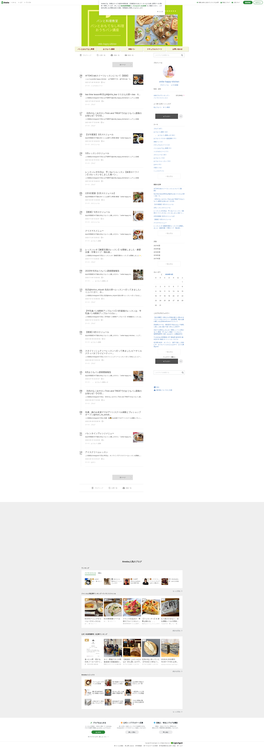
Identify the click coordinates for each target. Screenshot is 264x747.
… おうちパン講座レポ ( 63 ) (164, 135)
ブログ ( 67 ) (158, 128)
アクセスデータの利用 (151, 745)
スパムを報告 (119, 745)
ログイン (258, 2)
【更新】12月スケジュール (162, 219)
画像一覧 (117, 55)
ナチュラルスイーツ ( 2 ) (162, 145)
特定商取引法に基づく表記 (168, 745)
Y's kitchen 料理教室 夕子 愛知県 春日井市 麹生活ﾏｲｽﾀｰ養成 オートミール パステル (168, 338)
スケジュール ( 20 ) (160, 155)
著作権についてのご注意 (164, 390)
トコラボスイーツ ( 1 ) (161, 151)
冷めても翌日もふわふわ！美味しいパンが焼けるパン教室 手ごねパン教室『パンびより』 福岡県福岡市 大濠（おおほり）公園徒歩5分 (169, 332)
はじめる (98, 732)
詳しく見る (132, 732)
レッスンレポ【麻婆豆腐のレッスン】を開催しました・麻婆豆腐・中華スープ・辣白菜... (169, 227)
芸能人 (100, 573)
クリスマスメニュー (160, 223)
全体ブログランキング (161, 95)
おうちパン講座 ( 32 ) (161, 132)
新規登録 (247, 2)
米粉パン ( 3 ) (158, 142)
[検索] (182, 55)
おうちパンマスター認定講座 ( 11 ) (165, 138)
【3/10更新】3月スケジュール (164, 204)
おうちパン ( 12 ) (159, 158)
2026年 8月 (169, 274)
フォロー (167, 116)
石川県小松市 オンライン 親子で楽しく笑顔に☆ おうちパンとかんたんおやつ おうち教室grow (169, 344)
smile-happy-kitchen (169, 81)
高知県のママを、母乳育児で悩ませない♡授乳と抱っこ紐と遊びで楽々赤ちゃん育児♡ (169, 326)
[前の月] (161, 274)
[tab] (90, 573)
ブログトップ (87, 55)
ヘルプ (181, 745)
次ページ (123, 64)
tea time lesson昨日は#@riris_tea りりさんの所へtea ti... (169, 195)
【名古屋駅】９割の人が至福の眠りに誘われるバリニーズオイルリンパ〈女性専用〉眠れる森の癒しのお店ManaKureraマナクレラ (169, 319)
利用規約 (139, 745)
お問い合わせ (130, 745)
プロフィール (164, 85)
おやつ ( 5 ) (157, 164)
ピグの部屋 (174, 85)
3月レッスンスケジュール (162, 207)
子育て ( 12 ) (158, 168)
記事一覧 (102, 55)
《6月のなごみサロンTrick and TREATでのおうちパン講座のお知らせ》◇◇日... (169, 200)
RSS (157, 387)
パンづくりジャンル (160, 98)
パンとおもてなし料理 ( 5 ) (162, 148)
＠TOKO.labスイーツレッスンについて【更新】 (168, 189)
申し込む (165, 732)
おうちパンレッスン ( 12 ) (162, 161)
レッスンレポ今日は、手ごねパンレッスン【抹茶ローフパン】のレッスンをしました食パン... (169, 212)
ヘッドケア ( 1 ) (159, 171)
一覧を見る (169, 176)
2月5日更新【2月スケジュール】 (164, 216)
